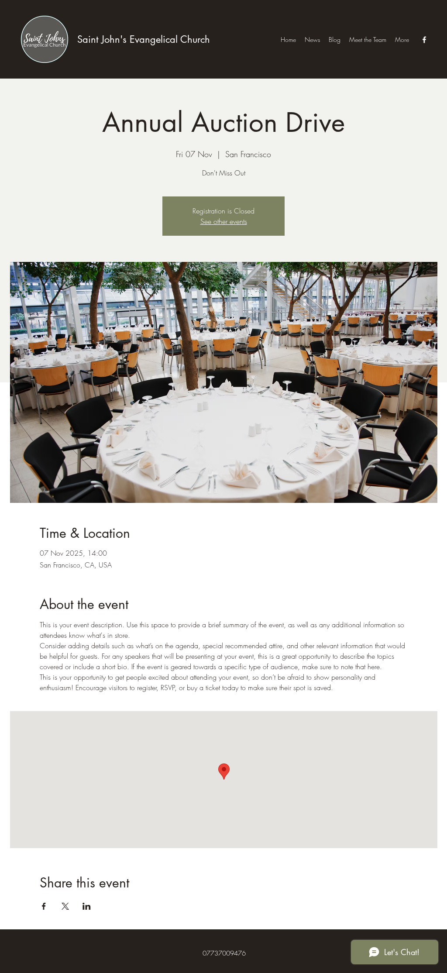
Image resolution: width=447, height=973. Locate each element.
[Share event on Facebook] (44, 906)
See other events (223, 221)
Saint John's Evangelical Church (143, 39)
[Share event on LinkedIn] (87, 906)
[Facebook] (424, 39)
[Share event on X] (65, 906)
